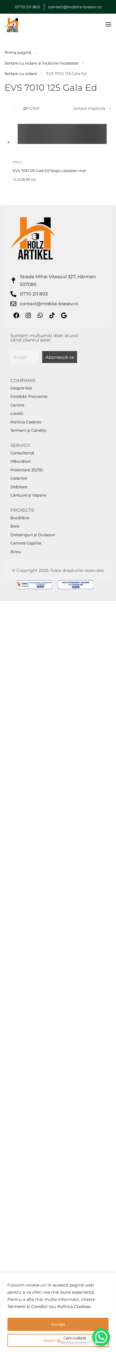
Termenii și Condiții (27, 1306)
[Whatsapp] (40, 315)
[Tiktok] (52, 315)
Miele (17, 162)
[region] (58, 1312)
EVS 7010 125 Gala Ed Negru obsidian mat (49, 170)
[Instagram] (28, 315)
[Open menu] (108, 24)
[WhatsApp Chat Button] (101, 1337)
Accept (58, 1324)
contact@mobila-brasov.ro (74, 6)
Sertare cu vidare (20, 73)
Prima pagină (17, 52)
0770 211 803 (27, 6)
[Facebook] (16, 315)
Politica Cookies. (74, 1306)
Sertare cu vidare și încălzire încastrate (41, 63)
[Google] (64, 315)
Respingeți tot (58, 1340)
